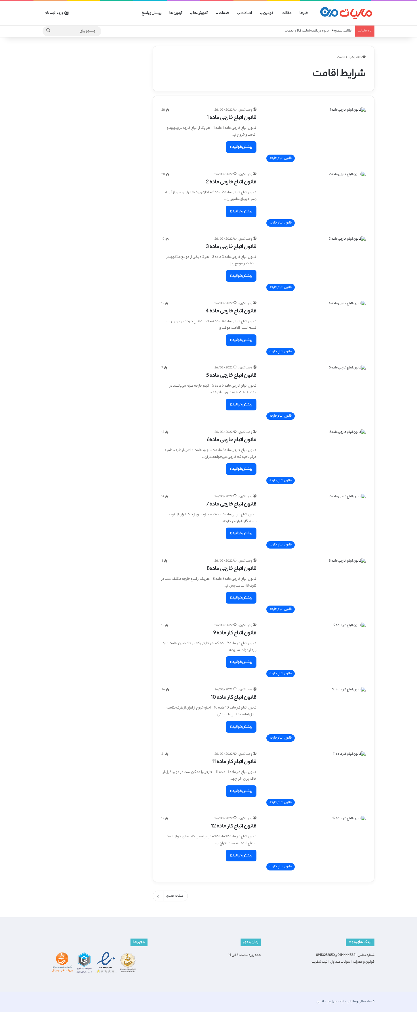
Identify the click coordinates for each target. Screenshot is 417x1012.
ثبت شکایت (319, 962)
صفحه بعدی (174, 896)
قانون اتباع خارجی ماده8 (231, 569)
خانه (359, 57)
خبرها (304, 13)
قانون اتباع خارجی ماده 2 (231, 182)
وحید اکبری (245, 110)
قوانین (268, 13)
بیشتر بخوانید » (241, 147)
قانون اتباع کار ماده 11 (234, 762)
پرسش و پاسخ (151, 13)
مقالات (287, 13)
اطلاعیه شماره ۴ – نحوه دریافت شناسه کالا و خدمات (318, 31)
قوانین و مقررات (363, 962)
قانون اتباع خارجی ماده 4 (231, 311)
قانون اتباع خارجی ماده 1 (231, 118)
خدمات (224, 13)
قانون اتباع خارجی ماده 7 (231, 504)
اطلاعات (246, 13)
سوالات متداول (340, 962)
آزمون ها (175, 13)
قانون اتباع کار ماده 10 (233, 697)
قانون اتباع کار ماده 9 (234, 633)
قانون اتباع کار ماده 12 (233, 826)
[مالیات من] (346, 13)
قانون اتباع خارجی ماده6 (231, 440)
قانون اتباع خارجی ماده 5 (231, 376)
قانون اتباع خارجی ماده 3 (231, 247)
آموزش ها (200, 13)
